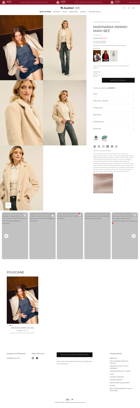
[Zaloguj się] (129, 8)
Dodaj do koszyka (118, 80)
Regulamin (113, 358)
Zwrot (112, 374)
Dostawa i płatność (116, 380)
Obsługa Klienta (116, 353)
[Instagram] (33, 358)
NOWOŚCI (56, 12)
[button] (124, 8)
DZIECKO (83, 12)
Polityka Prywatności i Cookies (120, 371)
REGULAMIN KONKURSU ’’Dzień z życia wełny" (121, 389)
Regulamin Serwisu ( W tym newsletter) (119, 367)
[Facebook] (37, 358)
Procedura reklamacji (117, 377)
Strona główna (10, 17)
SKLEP (65, 12)
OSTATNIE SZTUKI (94, 12)
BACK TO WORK (45, 12)
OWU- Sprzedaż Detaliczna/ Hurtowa (119, 362)
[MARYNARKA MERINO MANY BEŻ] (22, 300)
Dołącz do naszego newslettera (75, 354)
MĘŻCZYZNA (73, 12)
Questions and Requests (16, 353)
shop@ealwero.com (13, 358)
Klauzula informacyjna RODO (119, 383)
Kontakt (112, 385)
